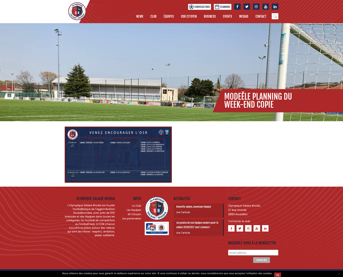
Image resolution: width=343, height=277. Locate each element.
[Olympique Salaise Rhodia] (77, 11)
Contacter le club (239, 221)
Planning (225, 7)
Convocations (202, 7)
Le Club (136, 205)
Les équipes (134, 210)
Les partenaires (131, 218)
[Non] (338, 274)
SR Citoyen (134, 214)
